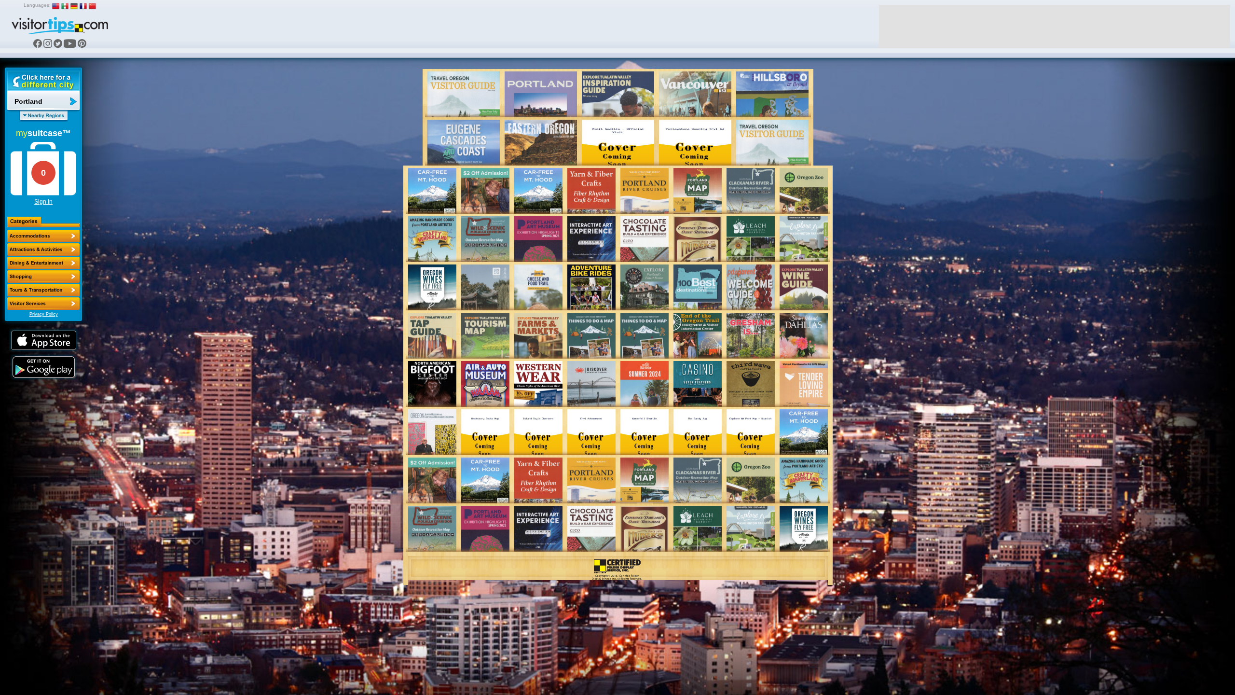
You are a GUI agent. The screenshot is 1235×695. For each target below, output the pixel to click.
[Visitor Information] (43, 303)
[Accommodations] (43, 236)
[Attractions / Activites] (43, 249)
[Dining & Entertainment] (43, 263)
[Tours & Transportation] (43, 290)
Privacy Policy (43, 314)
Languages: (37, 5)
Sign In (43, 201)
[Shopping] (43, 276)
